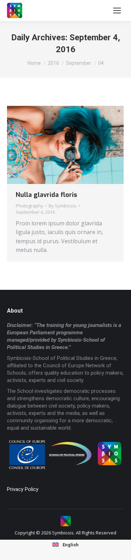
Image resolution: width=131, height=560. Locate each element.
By (63, 206)
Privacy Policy (22, 489)
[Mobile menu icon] (117, 11)
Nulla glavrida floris (46, 195)
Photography (29, 206)
